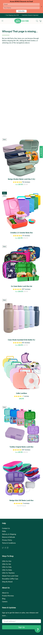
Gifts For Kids (6, 567)
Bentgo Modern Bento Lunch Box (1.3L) (21, 179)
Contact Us (6, 528)
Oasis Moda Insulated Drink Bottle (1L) (21, 340)
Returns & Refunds (8, 537)
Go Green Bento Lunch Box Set (21, 286)
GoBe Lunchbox (21, 393)
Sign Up (21, 627)
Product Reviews (8, 596)
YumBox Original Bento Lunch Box (21, 447)
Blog (3, 599)
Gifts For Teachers (8, 573)
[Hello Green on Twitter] (3, 548)
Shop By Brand (7, 582)
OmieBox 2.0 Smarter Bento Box (21, 233)
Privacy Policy (7, 540)
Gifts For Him (6, 561)
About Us (5, 593)
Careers (4, 602)
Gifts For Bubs (7, 570)
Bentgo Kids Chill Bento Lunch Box (21, 500)
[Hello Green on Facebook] (5, 548)
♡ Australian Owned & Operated (29, 15)
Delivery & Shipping (9, 534)
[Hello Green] (21, 21)
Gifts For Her (6, 564)
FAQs (4, 531)
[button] (38, 630)
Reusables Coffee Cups (10, 579)
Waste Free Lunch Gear (10, 576)
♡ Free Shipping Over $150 (12, 15)
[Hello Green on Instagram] (7, 548)
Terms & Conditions (9, 543)
